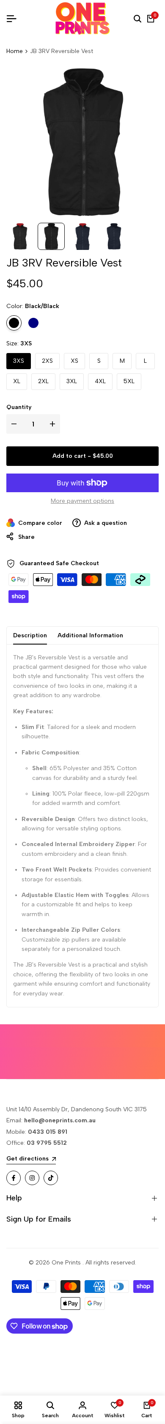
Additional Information (90, 635)
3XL (71, 381)
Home (14, 51)
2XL (43, 381)
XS (74, 360)
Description (30, 635)
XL (16, 381)
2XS (47, 360)
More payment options (82, 501)
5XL (129, 381)
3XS (18, 360)
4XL (100, 381)
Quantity (19, 407)
